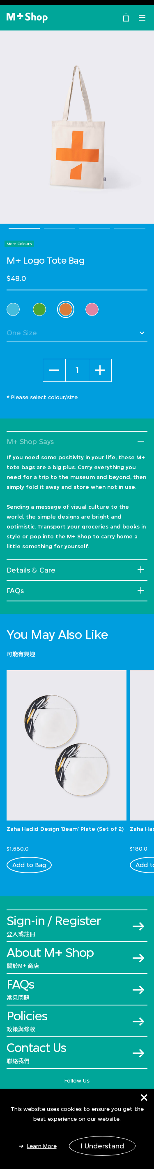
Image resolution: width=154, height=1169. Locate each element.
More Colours (19, 243)
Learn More (42, 1146)
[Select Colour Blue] (13, 309)
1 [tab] (24, 228)
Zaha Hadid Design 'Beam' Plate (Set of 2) (65, 828)
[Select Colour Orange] (65, 309)
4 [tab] (129, 228)
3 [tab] (94, 228)
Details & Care (31, 570)
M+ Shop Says (30, 441)
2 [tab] (59, 228)
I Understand (102, 1146)
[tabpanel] (77, 127)
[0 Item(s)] (126, 17)
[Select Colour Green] (39, 309)
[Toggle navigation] (142, 18)
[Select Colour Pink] (92, 309)
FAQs (15, 591)
